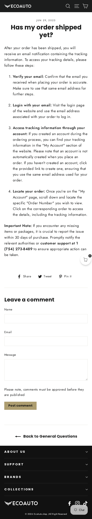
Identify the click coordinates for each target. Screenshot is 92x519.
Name (8, 309)
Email (8, 332)
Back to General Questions (49, 436)
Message (10, 355)
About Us (14, 452)
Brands (12, 477)
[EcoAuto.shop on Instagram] (77, 503)
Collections (19, 489)
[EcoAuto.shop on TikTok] (85, 503)
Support (14, 464)
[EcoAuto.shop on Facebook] (69, 503)
